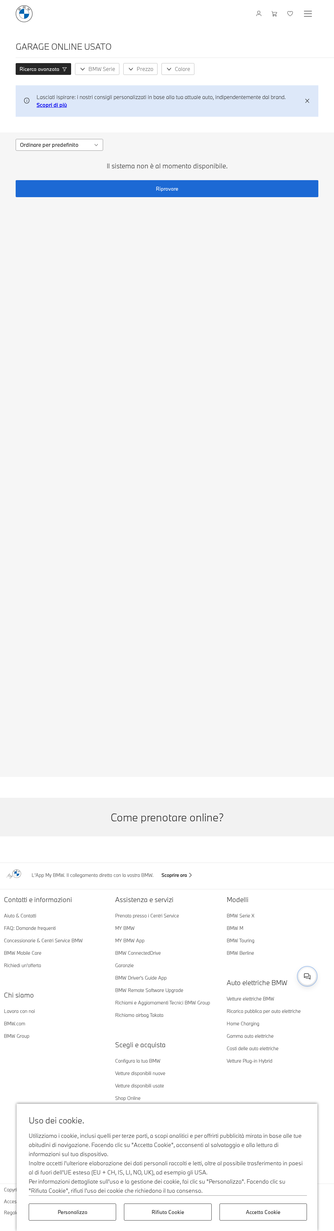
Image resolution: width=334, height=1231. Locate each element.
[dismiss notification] (307, 101)
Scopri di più (52, 104)
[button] (43, 69)
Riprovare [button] (167, 188)
